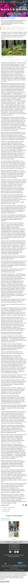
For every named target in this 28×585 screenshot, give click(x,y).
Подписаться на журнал (14, 13)
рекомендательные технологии (20, 565)
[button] (26, 46)
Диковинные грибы (6, 509)
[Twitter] (23, 505)
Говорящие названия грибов (8, 507)
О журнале (14, 1)
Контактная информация (14, 549)
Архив (21, 542)
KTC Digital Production (20, 569)
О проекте (8, 542)
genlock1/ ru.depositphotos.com (9, 56)
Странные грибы (5, 511)
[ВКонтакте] (26, 505)
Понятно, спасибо (5, 581)
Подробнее (2, 579)
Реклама (15, 542)
